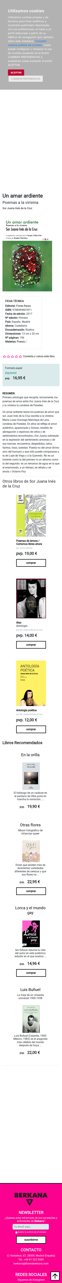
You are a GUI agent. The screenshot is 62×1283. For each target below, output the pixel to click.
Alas (18, 622)
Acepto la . (32, 1232)
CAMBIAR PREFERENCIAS (25, 78)
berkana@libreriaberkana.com (31, 1263)
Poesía (21, 341)
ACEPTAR (16, 72)
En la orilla (30, 755)
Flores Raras (23, 305)
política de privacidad (36, 1232)
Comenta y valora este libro (39, 356)
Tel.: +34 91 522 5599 (31, 1259)
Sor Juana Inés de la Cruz (17, 208)
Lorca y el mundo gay (30, 910)
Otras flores (30, 825)
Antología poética (26, 710)
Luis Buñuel (30, 989)
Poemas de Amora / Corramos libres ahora (29, 542)
